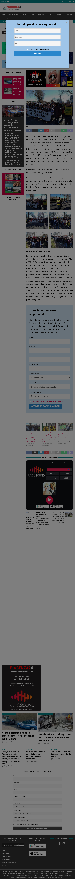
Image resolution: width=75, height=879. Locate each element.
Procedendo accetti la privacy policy (39, 49)
